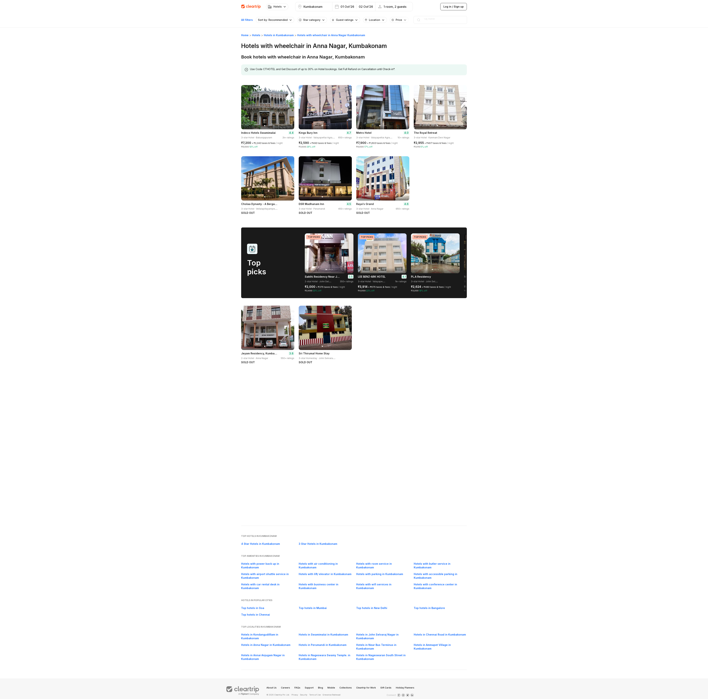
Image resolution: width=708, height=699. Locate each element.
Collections (345, 687)
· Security (303, 695)
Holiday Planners (405, 687)
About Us (271, 687)
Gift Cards (385, 687)
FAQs (297, 687)
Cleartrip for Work (366, 687)
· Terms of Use (314, 695)
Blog (320, 687)
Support (309, 687)
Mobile (331, 687)
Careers (285, 687)
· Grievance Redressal (331, 695)
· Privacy (294, 695)
